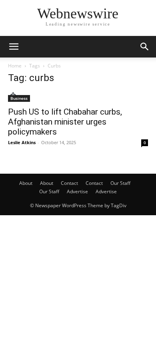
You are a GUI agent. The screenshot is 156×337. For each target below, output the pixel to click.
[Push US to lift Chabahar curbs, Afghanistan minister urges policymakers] (78, 97)
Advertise (77, 191)
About (25, 183)
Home (15, 65)
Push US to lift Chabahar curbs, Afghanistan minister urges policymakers (65, 122)
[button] (13, 46)
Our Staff (120, 183)
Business (19, 98)
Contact (69, 183)
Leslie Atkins (22, 142)
